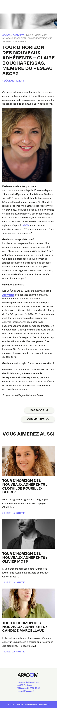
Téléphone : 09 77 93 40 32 (28, 688)
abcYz (26, 225)
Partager (37, 410)
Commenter (36, 419)
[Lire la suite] (28, 461)
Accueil (6, 35)
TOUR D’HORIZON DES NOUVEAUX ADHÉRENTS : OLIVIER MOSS (24, 557)
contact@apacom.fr (25, 691)
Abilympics (8, 294)
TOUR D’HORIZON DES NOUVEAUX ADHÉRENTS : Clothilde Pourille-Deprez (24, 486)
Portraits (18, 35)
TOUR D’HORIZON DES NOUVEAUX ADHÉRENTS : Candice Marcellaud (24, 627)
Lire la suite (14, 513)
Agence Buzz (44, 704)
